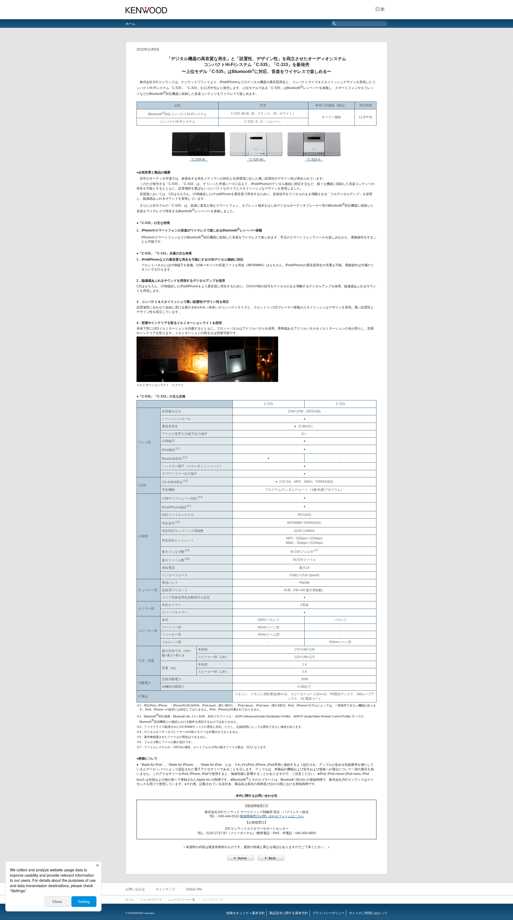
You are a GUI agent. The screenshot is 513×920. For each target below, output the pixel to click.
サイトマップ (165, 889)
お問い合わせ (135, 889)
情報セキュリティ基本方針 (245, 913)
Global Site (194, 889)
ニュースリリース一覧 (181, 899)
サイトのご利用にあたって (368, 913)
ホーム (130, 24)
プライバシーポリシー (328, 913)
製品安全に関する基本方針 (288, 913)
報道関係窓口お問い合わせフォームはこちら (272, 816)
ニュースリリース (151, 899)
